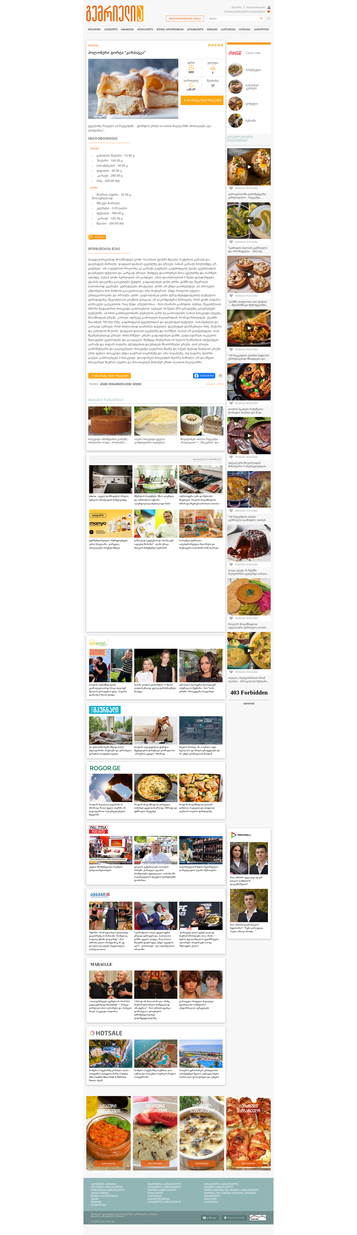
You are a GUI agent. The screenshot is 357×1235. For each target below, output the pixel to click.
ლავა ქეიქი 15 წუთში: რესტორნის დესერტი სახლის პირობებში (248, 574)
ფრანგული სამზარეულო (221, 1184)
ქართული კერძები (104, 1184)
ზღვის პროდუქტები (104, 1196)
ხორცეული (155, 1193)
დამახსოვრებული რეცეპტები (244, 11)
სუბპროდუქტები (158, 1199)
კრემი (104, 384)
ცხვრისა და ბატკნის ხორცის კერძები (230, 1193)
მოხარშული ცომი (120, 384)
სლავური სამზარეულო (107, 1187)
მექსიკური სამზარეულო (107, 1190)
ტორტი (137, 384)
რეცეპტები (108, 1163)
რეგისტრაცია (256, 7)
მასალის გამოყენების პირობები (107, 1216)
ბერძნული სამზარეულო (164, 1187)
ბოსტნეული (212, 1196)
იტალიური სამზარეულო (164, 1184)
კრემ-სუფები (100, 1193)
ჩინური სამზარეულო (161, 1190)
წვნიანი (96, 1202)
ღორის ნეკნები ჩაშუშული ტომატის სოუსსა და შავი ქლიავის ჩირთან (245, 412)
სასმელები (98, 1205)
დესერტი (210, 1199)
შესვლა (236, 7)
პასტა (95, 1199)
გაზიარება (207, 376)
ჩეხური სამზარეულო (218, 1187)
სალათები (154, 1196)
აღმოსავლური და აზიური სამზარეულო (231, 1190)
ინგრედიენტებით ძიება (185, 18)
